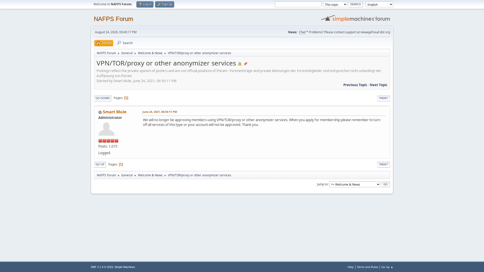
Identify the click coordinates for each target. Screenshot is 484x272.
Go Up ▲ (387, 267)
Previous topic (355, 85)
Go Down (103, 98)
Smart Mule (114, 112)
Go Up (100, 164)
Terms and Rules (367, 267)
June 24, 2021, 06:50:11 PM (159, 112)
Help (351, 267)
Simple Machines (124, 266)
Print (383, 98)
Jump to (322, 184)
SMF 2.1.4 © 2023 (102, 266)
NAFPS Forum (113, 18)
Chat (302, 32)
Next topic (378, 85)
